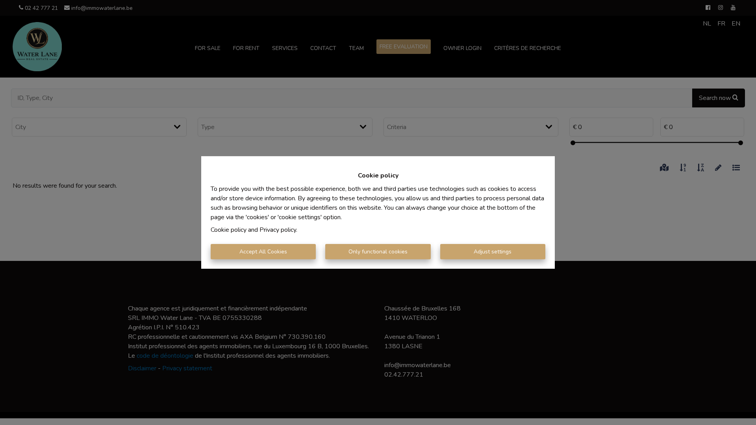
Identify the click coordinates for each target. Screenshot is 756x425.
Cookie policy (228, 229)
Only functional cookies (378, 251)
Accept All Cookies (263, 251)
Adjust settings (492, 251)
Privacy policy (277, 229)
